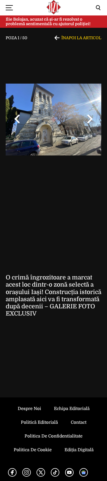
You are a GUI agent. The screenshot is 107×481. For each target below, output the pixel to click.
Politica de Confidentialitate (53, 436)
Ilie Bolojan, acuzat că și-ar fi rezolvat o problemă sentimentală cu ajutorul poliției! (48, 21)
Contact (78, 422)
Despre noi (29, 408)
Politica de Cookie (33, 449)
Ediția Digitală (79, 449)
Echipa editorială (72, 408)
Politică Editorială (39, 422)
